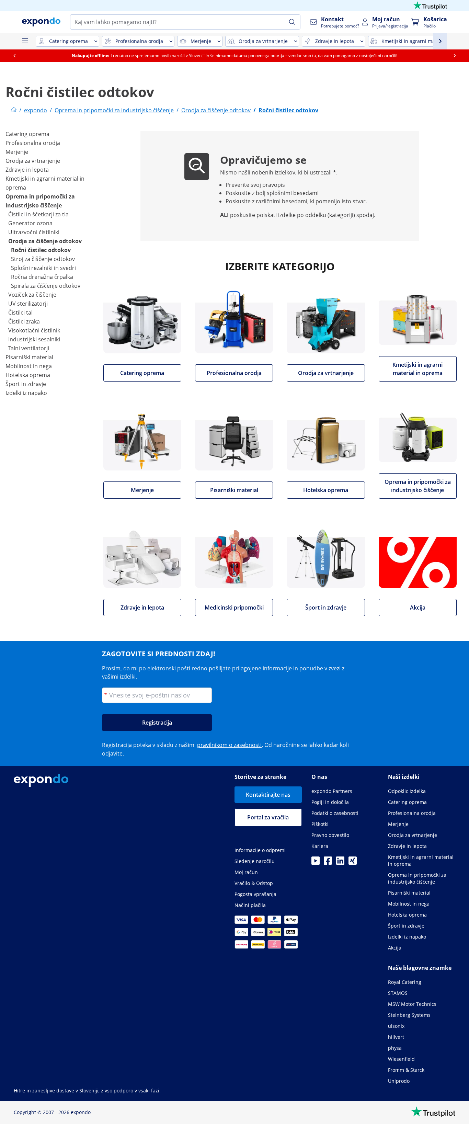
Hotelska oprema (27, 375)
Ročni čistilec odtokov (41, 250)
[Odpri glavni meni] (24, 41)
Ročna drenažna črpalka (42, 277)
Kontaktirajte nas (268, 794)
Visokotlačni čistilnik (34, 330)
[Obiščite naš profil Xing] (352, 862)
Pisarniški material (29, 357)
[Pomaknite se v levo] (14, 55)
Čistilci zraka (24, 321)
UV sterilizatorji (28, 303)
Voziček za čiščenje (32, 294)
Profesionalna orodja (32, 143)
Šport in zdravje (25, 384)
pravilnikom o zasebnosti (229, 745)
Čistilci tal (20, 312)
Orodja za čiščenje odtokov (45, 241)
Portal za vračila (268, 817)
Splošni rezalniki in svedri (43, 268)
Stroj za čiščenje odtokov (43, 259)
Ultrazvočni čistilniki (33, 232)
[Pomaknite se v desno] (454, 55)
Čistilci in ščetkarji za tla (38, 214)
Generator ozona (30, 223)
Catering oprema (27, 134)
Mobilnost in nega (28, 366)
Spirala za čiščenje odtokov (45, 285)
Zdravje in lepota (27, 169)
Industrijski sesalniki (34, 339)
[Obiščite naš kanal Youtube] (315, 862)
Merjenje (16, 152)
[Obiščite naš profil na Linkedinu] (340, 862)
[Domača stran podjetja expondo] (13, 110)
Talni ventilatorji (28, 348)
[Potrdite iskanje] (292, 22)
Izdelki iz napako (26, 393)
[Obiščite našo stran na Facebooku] (328, 862)
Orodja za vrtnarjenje (32, 160)
